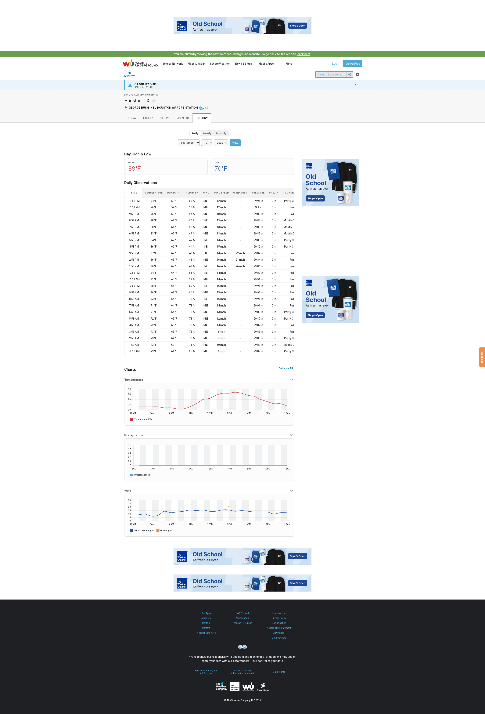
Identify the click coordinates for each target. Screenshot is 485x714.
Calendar (182, 118)
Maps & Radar (196, 63)
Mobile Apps (266, 63)
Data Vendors (279, 637)
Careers (206, 628)
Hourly (148, 118)
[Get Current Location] (350, 74)
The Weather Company (221, 686)
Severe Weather (220, 63)
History (202, 118)
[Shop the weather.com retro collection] (242, 25)
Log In (336, 63)
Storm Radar (263, 687)
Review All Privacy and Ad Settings (206, 672)
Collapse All (286, 368)
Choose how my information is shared (242, 672)
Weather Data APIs (206, 633)
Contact (206, 623)
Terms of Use (279, 613)
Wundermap (242, 618)
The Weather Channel (234, 686)
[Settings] (357, 74)
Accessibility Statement (279, 628)
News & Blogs (243, 63)
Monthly (221, 133)
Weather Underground (248, 686)
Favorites (129, 76)
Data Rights (279, 672)
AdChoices (279, 633)
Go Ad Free (353, 63)
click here (303, 54)
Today (132, 118)
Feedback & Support (242, 623)
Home (140, 63)
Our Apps (206, 613)
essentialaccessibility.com (242, 647)
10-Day (164, 118)
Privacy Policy (279, 618)
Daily (195, 133)
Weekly (207, 133)
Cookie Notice (279, 623)
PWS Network (242, 613)
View (235, 142)
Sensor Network (172, 63)
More (289, 63)
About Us (206, 618)
